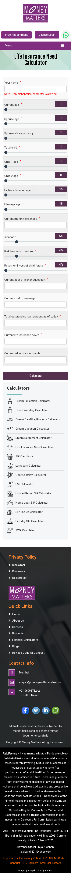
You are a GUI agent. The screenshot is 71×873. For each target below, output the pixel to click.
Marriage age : (13, 204)
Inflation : (10, 237)
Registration (19, 577)
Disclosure (18, 571)
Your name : (12, 82)
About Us (18, 620)
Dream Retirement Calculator (33, 437)
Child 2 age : (12, 176)
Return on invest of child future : (25, 265)
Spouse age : (13, 119)
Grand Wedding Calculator (31, 410)
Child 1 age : (12, 161)
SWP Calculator (25, 530)
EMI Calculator (25, 484)
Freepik (31, 870)
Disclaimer (18, 565)
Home (16, 614)
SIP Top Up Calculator (29, 511)
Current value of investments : (24, 353)
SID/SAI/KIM (49, 858)
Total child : (12, 147)
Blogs (15, 646)
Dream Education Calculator (32, 400)
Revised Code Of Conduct (28, 652)
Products (18, 633)
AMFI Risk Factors (50, 863)
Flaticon (49, 870)
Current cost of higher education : (26, 279)
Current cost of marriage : (21, 298)
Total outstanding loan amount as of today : (32, 316)
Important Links (12, 858)
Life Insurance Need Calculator (35, 447)
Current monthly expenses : (22, 218)
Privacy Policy (32, 858)
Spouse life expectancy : (20, 133)
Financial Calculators (25, 640)
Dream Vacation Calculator (32, 428)
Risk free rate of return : (20, 251)
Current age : (13, 104)
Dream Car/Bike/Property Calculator (37, 419)
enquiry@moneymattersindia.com (40, 682)
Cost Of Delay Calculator (31, 474)
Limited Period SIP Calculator (34, 493)
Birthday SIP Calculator (30, 521)
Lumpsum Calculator (28, 465)
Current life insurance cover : (23, 335)
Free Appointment (16, 34)
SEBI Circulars (30, 863)
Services (17, 627)
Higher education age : (19, 190)
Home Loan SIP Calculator (32, 502)
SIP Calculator (24, 456)
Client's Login (47, 34)
